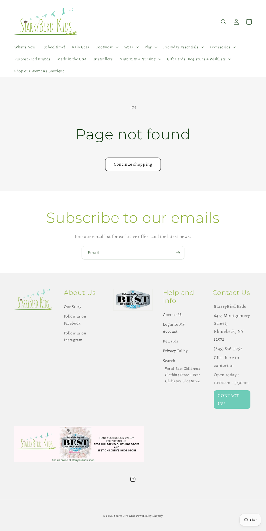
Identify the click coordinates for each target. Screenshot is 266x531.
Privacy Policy (175, 350)
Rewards (170, 341)
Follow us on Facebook (75, 319)
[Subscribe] (178, 253)
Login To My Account (174, 327)
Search (169, 360)
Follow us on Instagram (75, 336)
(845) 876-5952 (228, 348)
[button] (107, 47)
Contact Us (173, 314)
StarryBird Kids (124, 516)
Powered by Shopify (149, 516)
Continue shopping (133, 164)
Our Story (73, 306)
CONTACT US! (228, 399)
